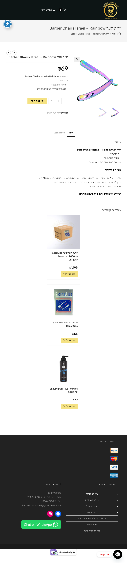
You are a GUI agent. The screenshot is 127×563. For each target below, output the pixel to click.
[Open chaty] (117, 554)
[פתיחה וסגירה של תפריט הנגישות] (7, 24)
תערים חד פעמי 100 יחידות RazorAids (65, 324)
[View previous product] (14, 52)
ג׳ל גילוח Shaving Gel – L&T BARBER (64, 390)
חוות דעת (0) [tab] (59, 132)
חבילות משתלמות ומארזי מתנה (92, 518)
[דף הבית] (120, 34)
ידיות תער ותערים (54, 113)
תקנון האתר (92, 524)
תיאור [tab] (71, 132)
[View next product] (8, 52)
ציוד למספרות (92, 494)
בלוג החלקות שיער (92, 530)
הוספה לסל (37, 101)
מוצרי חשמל (92, 506)
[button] (77, 59)
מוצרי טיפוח (92, 512)
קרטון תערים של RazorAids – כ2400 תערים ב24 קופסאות (64, 256)
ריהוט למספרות (92, 500)
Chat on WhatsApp (38, 524)
